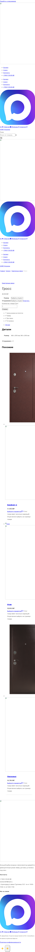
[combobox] (7, 135)
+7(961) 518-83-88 (8, 75)
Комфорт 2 (12, 505)
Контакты (6, 73)
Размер (6, 298)
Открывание (6, 301)
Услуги (5, 70)
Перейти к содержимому (8, 1)
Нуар (9, 604)
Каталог (5, 67)
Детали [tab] (7, 325)
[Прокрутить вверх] (2, 948)
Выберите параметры (14, 511)
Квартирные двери (8, 283)
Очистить (26, 301)
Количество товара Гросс (10, 303)
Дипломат (11, 777)
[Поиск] (1, 138)
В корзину (5, 309)
